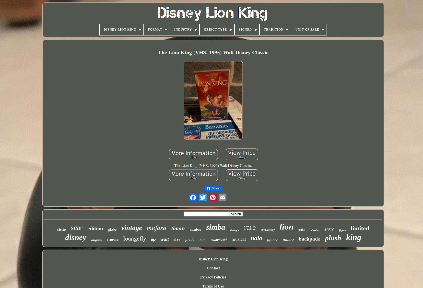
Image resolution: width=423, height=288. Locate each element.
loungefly (134, 238)
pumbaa (195, 229)
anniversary (268, 229)
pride (190, 239)
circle (61, 229)
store (329, 228)
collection (314, 230)
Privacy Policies (213, 277)
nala (256, 238)
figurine (272, 240)
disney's (234, 230)
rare (250, 227)
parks (301, 229)
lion (287, 226)
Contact (213, 268)
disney (75, 237)
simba (215, 227)
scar (76, 227)
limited (360, 228)
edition (95, 228)
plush (333, 238)
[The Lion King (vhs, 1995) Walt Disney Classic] (213, 101)
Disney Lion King (213, 259)
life (153, 240)
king (353, 237)
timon (178, 228)
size (177, 239)
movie (112, 239)
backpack (309, 239)
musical (239, 239)
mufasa (156, 227)
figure (342, 230)
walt (165, 239)
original (96, 240)
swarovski (219, 240)
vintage (131, 227)
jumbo (288, 239)
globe (112, 229)
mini (203, 240)
